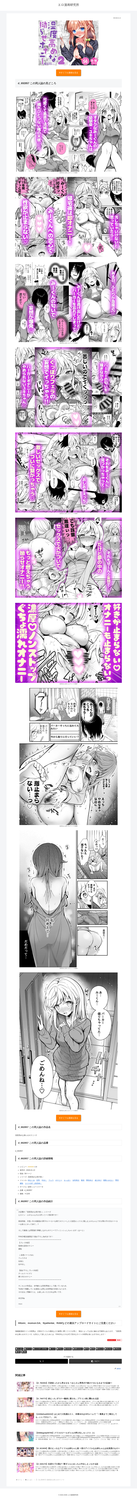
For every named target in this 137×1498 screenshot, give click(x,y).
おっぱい (67, 1180)
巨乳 (38, 1180)
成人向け (98, 1180)
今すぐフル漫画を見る (68, 73)
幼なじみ (31, 1180)
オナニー (58, 1180)
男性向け (89, 1180)
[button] (95, 1361)
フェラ (51, 1180)
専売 (117, 1180)
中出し (44, 1180)
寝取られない (108, 1180)
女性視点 (75, 1180)
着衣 (82, 1180)
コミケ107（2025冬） (33, 1183)
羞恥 (21, 1183)
